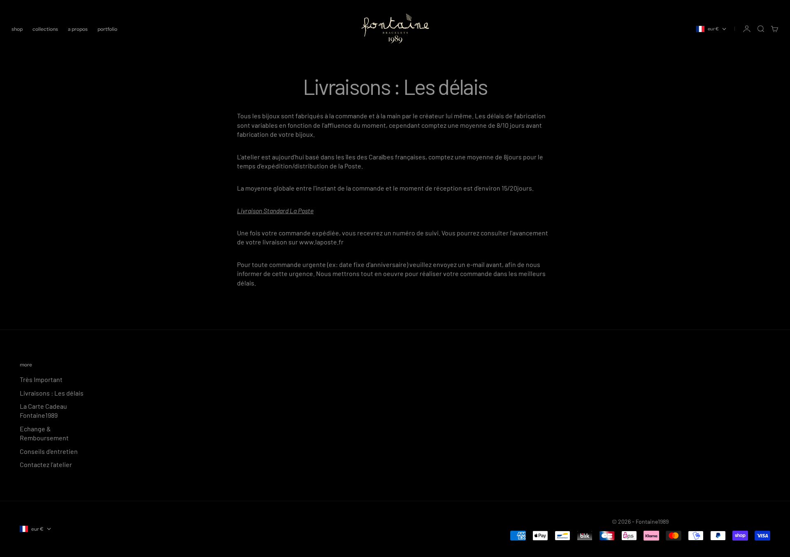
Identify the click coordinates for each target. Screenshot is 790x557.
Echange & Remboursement (44, 433)
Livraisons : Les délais (52, 393)
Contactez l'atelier (46, 464)
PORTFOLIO (107, 29)
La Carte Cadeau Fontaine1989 (43, 410)
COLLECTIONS (45, 29)
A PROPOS (78, 29)
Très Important (41, 379)
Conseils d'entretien (49, 451)
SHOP (17, 29)
